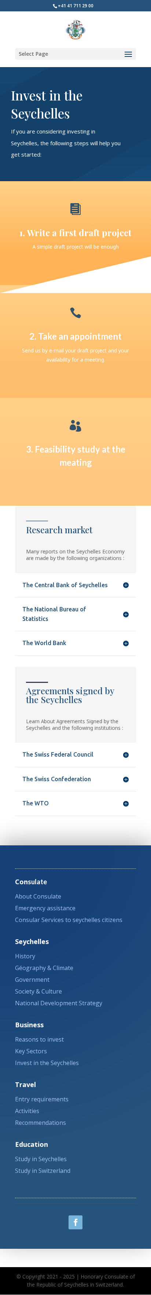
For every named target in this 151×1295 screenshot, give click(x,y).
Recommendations (40, 1123)
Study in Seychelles (41, 1159)
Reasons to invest (39, 1039)
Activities (27, 1111)
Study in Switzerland (42, 1171)
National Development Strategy (58, 1003)
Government (32, 980)
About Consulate (38, 896)
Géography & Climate (44, 968)
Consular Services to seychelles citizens (68, 920)
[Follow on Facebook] (75, 1222)
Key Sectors (31, 1051)
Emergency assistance (45, 908)
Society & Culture (38, 991)
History (25, 956)
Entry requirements (42, 1099)
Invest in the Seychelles (47, 1063)
